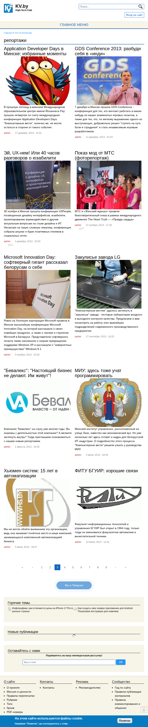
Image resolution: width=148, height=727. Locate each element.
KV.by (21, 6)
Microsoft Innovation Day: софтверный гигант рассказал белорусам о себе (36, 262)
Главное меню (74, 25)
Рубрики (12, 699)
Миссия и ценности (19, 691)
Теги (9, 703)
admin (7, 133)
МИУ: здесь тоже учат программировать (98, 373)
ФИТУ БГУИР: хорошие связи (106, 470)
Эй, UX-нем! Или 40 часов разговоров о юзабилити (32, 155)
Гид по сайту (123, 687)
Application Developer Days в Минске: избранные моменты (35, 51)
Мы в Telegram (74, 585)
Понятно (124, 720)
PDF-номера (15, 711)
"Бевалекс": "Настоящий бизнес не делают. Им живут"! (38, 373)
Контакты (48, 687)
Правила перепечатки (20, 695)
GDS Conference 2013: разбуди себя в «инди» (108, 51)
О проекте (13, 687)
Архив (10, 707)
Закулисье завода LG (97, 257)
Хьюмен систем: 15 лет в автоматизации (31, 473)
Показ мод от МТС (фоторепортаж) (94, 155)
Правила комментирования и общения (127, 703)
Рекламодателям (89, 687)
